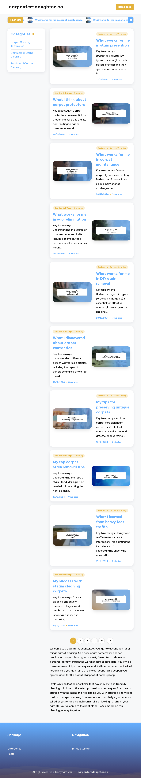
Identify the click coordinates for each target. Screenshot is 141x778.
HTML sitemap (81, 748)
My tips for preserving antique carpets (112, 407)
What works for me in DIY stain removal (113, 278)
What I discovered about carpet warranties (69, 343)
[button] (110, 641)
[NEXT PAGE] (110, 641)
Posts (10, 753)
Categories (14, 748)
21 (101, 640)
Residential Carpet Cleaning (112, 34)
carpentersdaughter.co (36, 7)
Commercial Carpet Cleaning (23, 54)
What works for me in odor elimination (95, 20)
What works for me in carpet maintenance (39, 20)
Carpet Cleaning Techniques (21, 44)
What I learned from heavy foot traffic (110, 522)
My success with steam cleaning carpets (67, 586)
